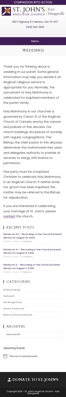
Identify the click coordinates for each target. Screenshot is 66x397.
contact (9, 216)
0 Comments (26, 241)
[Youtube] (33, 32)
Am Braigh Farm (12, 302)
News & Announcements (17, 314)
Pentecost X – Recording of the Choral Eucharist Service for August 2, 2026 (31, 266)
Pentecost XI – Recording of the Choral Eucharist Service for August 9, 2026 (32, 251)
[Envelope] (39, 32)
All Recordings (11, 289)
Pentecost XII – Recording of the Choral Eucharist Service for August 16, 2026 (32, 236)
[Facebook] (26, 32)
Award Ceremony (13, 308)
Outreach (9, 296)
